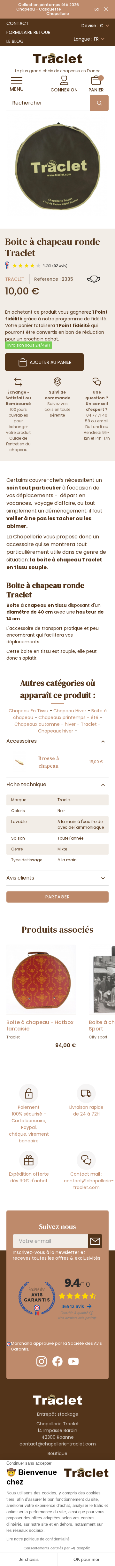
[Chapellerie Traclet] (57, 57)
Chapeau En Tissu (28, 711)
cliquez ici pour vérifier (53, 1349)
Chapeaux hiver (55, 731)
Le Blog (15, 41)
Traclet (15, 279)
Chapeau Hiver (69, 711)
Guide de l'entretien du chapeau (18, 443)
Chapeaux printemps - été (68, 717)
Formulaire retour (28, 32)
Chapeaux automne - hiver (45, 724)
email (102, 421)
